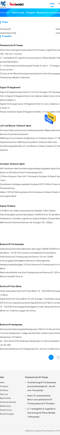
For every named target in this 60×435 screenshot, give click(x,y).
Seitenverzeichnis (8, 402)
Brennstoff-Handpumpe (11, 324)
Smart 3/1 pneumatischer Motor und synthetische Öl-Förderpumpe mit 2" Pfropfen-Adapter (41, 400)
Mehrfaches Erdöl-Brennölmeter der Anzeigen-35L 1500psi (26, 222)
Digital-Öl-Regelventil (10, 87)
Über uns (4, 394)
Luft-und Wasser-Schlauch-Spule (15, 126)
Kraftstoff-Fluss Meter (11, 286)
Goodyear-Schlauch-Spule (12, 164)
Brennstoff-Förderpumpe (12, 244)
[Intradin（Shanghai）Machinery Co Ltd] (12, 4)
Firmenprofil (5, 29)
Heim (2, 382)
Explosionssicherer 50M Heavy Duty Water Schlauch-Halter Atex (28, 142)
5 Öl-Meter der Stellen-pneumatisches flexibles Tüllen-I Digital (27, 211)
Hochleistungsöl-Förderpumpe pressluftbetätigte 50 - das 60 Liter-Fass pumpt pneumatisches (41, 386)
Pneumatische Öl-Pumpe (11, 45)
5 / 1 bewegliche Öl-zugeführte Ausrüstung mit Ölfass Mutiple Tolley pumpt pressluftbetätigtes (41, 413)
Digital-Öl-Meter (7, 206)
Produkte (4, 386)
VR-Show (4, 390)
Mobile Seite (5, 406)
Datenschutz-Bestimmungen (7, 412)
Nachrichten (5, 398)
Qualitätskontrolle (8, 33)
